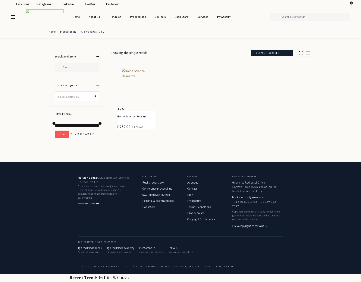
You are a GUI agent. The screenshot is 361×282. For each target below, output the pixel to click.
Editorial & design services (158, 201)
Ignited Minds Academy (120, 248)
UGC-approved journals (156, 195)
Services (202, 17)
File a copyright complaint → (249, 226)
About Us (94, 17)
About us (192, 182)
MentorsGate (147, 248)
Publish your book (153, 182)
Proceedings (138, 17)
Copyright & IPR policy (201, 219)
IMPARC (173, 248)
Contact (192, 188)
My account (194, 201)
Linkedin (67, 4)
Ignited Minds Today (90, 248)
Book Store (181, 17)
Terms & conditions (199, 207)
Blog (190, 195)
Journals (160, 17)
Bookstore (148, 207)
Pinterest (112, 4)
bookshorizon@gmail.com (248, 197)
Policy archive (224, 266)
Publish (116, 17)
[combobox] (77, 96)
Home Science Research (132, 116)
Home (76, 17)
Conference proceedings (157, 188)
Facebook (22, 4)
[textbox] (75, 96)
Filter (62, 134)
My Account (224, 17)
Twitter (89, 4)
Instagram (43, 4)
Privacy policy (195, 213)
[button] (342, 4)
